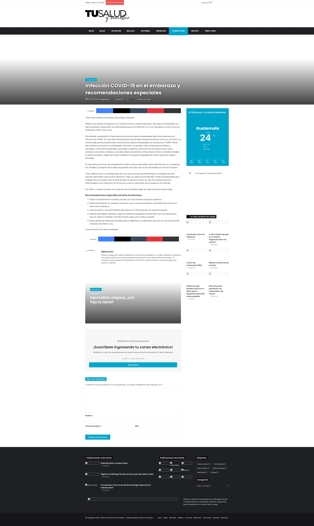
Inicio (91, 31)
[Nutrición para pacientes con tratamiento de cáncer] (219, 277)
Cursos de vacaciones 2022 (194, 263)
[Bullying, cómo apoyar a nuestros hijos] (164, 472)
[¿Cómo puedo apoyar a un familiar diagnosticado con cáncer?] (219, 226)
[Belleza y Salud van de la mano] (219, 254)
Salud (102, 31)
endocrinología (203, 468)
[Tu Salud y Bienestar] (107, 16)
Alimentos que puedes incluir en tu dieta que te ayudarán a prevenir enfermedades (195, 291)
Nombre (89, 416)
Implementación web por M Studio (140, 518)
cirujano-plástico (204, 464)
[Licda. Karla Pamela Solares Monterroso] (164, 479)
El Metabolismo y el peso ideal (114, 463)
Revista (195, 31)
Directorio (210, 31)
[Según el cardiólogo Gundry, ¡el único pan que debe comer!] (92, 477)
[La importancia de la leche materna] (175, 465)
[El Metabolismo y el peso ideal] (92, 466)
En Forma (145, 31)
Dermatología (219, 464)
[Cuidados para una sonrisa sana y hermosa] (175, 479)
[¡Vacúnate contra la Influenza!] (196, 226)
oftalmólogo (202, 472)
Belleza (130, 31)
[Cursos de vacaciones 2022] (196, 254)
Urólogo (214, 472)
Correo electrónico (93, 426)
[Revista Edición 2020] (164, 465)
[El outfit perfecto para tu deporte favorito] (175, 472)
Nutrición (116, 31)
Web (136, 426)
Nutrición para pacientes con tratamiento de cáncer (216, 290)
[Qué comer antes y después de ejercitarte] (187, 465)
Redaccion (105, 99)
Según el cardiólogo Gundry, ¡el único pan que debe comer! (127, 474)
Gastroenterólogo (220, 468)
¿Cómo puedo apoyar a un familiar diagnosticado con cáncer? (219, 238)
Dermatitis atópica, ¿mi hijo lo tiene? (112, 300)
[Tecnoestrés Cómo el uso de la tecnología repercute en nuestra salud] (92, 488)
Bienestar (161, 31)
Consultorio (178, 31)
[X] (108, 266)
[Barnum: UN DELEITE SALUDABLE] (187, 472)
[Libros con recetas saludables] (187, 479)
